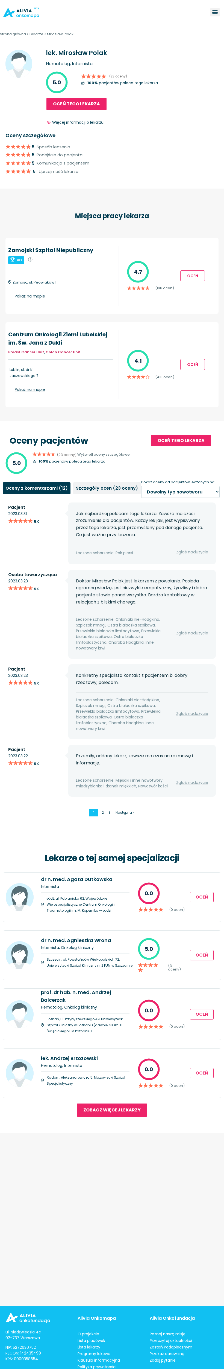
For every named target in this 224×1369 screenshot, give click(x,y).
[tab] (36, 488)
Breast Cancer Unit (26, 352)
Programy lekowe (94, 1353)
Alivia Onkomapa (97, 1318)
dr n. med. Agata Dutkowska (77, 879)
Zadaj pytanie (163, 1360)
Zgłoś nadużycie (192, 552)
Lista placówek (91, 1340)
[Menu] (215, 12)
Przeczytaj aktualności (171, 1340)
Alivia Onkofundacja (172, 1318)
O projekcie (88, 1334)
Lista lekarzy (89, 1347)
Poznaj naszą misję (167, 1334)
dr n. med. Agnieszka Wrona (76, 940)
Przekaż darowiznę (167, 1353)
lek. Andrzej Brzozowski (69, 1058)
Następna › (125, 812)
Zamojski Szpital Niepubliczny (50, 250)
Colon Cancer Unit (63, 352)
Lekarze (36, 34)
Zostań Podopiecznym (171, 1347)
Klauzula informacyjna (99, 1360)
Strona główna (13, 34)
